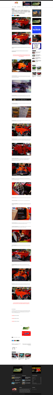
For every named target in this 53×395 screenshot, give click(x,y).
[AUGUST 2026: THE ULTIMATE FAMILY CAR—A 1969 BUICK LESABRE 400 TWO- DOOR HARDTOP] (28, 355)
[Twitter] (13, 15)
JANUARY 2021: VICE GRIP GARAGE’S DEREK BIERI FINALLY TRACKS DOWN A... (28, 377)
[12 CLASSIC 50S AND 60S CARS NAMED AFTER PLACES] (13, 381)
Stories (13, 8)
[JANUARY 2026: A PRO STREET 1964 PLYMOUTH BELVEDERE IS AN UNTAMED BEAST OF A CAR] (33, 61)
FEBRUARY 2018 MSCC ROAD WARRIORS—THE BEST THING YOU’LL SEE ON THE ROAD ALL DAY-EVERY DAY (26, 344)
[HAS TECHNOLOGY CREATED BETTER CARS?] (13, 383)
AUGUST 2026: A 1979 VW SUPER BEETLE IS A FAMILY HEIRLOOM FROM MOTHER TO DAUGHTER (14, 358)
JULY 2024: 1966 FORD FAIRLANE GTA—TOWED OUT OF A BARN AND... (39, 76)
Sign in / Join (13, 0)
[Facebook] (12, 15)
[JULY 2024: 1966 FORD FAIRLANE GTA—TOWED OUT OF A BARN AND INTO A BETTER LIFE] (39, 73)
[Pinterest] (14, 15)
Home (12, 8)
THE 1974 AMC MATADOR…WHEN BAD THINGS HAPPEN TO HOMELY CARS (38, 58)
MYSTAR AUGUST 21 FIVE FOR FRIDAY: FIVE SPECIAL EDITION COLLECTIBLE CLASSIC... (17, 377)
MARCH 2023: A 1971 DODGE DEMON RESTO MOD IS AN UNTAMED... (34, 70)
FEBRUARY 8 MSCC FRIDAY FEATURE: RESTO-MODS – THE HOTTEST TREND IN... (38, 55)
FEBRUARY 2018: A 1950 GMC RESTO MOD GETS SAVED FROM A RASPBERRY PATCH (16, 344)
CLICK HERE (13, 315)
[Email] (17, 15)
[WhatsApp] (16, 15)
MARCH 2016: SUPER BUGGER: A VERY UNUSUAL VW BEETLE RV (28, 380)
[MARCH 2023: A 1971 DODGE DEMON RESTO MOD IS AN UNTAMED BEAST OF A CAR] (34, 68)
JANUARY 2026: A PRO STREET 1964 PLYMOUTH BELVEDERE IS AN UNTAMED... (38, 61)
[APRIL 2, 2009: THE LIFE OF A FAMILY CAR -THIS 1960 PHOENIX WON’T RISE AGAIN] (33, 53)
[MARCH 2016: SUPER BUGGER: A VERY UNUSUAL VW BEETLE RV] (23, 380)
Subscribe (14, 0)
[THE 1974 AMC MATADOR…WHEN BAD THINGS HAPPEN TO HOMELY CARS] (33, 58)
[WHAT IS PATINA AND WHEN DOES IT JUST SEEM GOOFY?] (23, 383)
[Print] (18, 15)
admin (16, 347)
